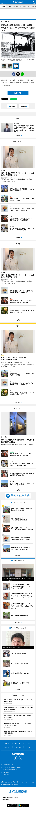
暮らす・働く (27, 6)
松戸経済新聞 (18, 2)
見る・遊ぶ (15, 6)
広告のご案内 (6, 774)
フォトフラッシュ (5, 22)
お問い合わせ (6, 772)
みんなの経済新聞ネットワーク (18, 791)
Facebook (15, 758)
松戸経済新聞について (8, 764)
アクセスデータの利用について (10, 769)
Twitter (20, 758)
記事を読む (18, 93)
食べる (9, 6)
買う (21, 6)
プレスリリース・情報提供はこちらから (12, 767)
